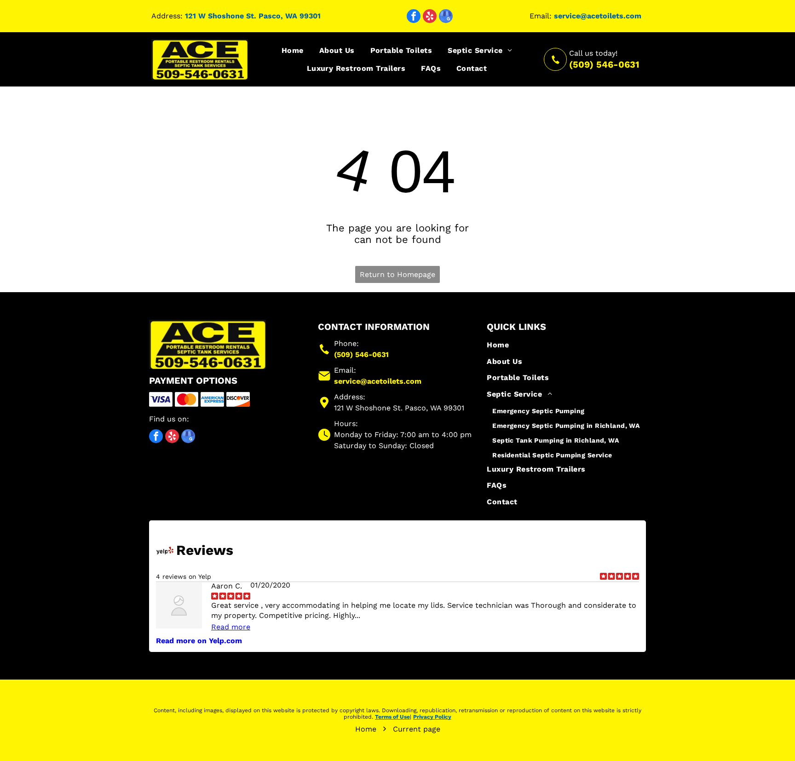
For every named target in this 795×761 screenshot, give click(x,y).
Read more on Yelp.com (199, 640)
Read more (230, 627)
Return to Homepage (397, 274)
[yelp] (430, 17)
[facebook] (414, 17)
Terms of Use (392, 717)
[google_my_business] (446, 17)
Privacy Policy (432, 717)
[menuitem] (292, 50)
